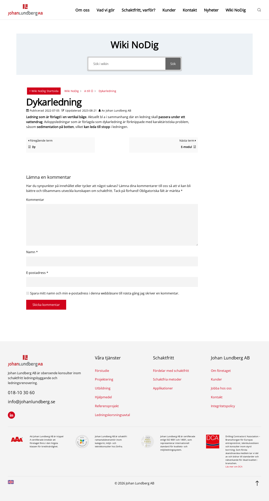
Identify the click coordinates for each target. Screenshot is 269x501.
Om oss (82, 10)
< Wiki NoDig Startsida (43, 91)
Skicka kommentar (46, 305)
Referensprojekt (107, 406)
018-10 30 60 (21, 392)
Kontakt (190, 10)
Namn (32, 252)
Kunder (169, 10)
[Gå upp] (257, 483)
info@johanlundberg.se (31, 401)
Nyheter (211, 10)
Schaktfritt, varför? (138, 10)
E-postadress (37, 273)
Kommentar (35, 199)
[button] (259, 10)
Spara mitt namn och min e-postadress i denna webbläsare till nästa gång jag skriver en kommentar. (104, 293)
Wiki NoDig (236, 10)
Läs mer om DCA (233, 466)
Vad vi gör (106, 10)
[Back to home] (25, 10)
